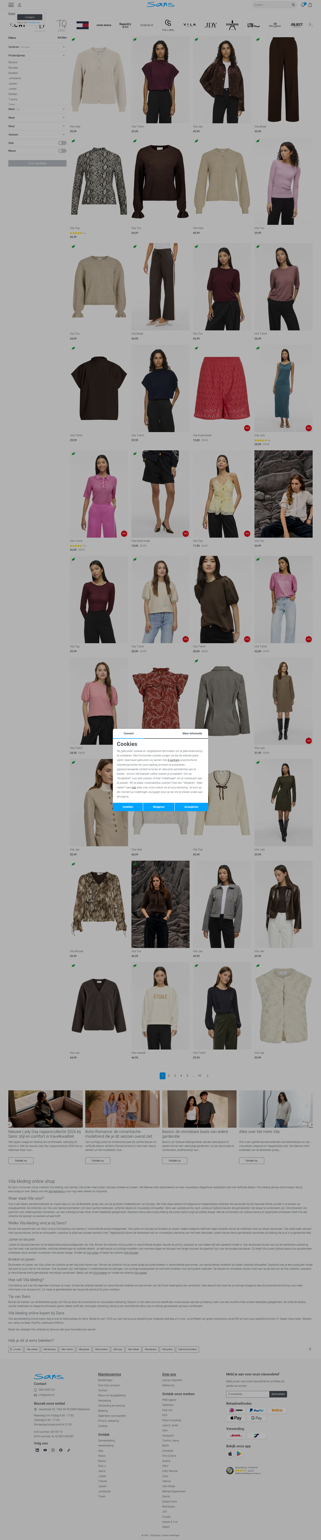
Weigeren (159, 806)
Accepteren (191, 806)
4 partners (173, 760)
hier (134, 787)
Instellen (128, 806)
